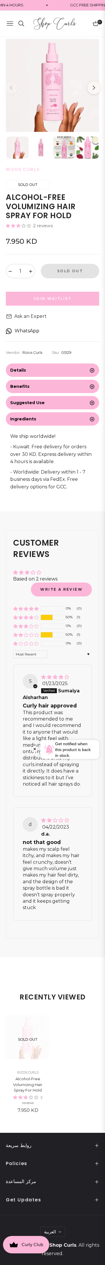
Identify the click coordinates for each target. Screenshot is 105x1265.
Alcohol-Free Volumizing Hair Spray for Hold (27, 1084)
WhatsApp (27, 331)
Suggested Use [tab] (27, 402)
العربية (50, 1231)
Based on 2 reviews (35, 579)
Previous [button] (11, 87)
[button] (19, 225)
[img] (55, 677)
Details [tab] (18, 370)
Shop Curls (62, 1245)
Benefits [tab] (19, 386)
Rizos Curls (27, 1072)
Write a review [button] (61, 589)
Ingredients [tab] (23, 419)
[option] (52, 85)
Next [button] (94, 87)
